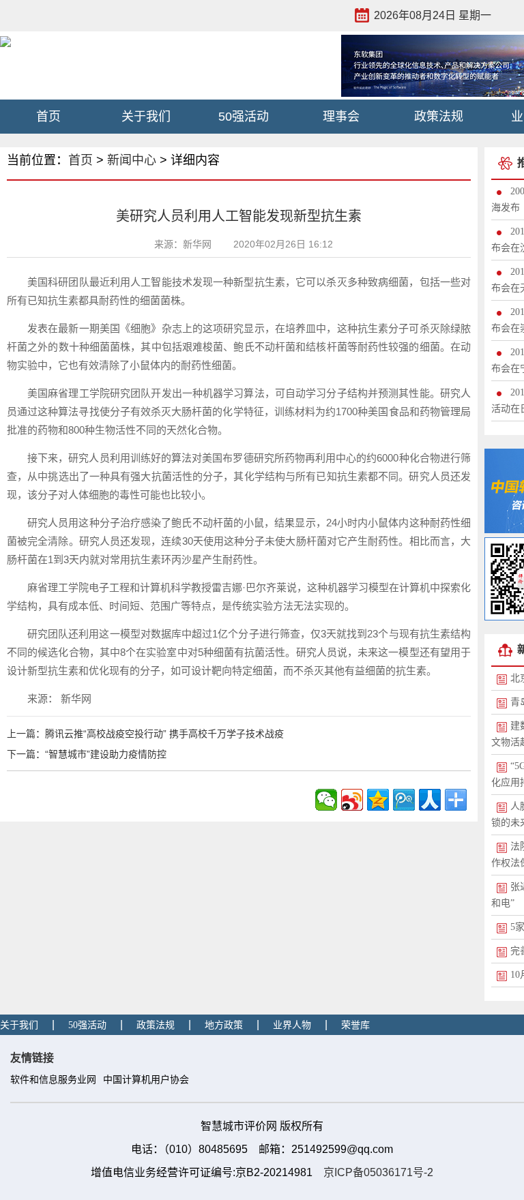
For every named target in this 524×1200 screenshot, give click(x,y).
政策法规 (438, 116)
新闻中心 (131, 160)
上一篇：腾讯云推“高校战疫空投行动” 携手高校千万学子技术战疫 (145, 733)
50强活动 (243, 116)
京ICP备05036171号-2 (378, 1172)
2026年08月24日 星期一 (432, 15)
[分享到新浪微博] (352, 800)
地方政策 (224, 1025)
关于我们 (146, 116)
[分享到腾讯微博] (404, 800)
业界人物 (292, 1025)
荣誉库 (355, 1025)
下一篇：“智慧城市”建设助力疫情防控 (86, 754)
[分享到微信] (326, 800)
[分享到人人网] (430, 800)
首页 (48, 116)
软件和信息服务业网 (53, 1080)
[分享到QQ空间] (378, 800)
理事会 (341, 116)
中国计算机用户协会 (146, 1080)
